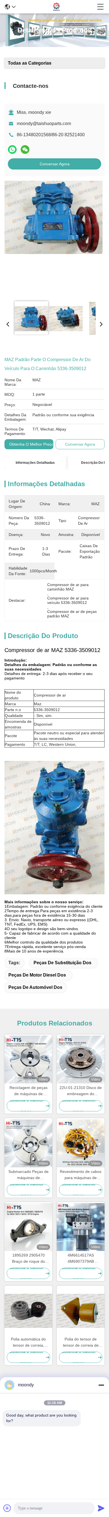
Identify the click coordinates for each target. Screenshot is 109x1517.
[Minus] (101, 1385)
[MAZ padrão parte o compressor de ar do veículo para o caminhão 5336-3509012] (53, 238)
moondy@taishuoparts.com (44, 123)
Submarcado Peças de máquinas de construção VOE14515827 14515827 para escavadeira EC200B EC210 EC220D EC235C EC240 (28, 1175)
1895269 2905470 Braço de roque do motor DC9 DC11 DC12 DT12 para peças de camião (28, 1258)
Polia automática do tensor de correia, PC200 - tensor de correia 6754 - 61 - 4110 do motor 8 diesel (28, 1342)
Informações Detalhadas (35, 463)
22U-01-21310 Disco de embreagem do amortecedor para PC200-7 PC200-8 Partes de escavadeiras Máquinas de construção (81, 1091)
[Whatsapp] (12, 149)
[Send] (101, 1508)
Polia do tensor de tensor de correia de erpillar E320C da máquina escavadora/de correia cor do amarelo (80, 1342)
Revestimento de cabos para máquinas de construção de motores (80, 1175)
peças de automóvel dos (35, 987)
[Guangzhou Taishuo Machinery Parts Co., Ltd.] (56, 7)
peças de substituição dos (62, 962)
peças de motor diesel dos (37, 975)
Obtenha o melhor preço (31, 444)
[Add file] (7, 1508)
